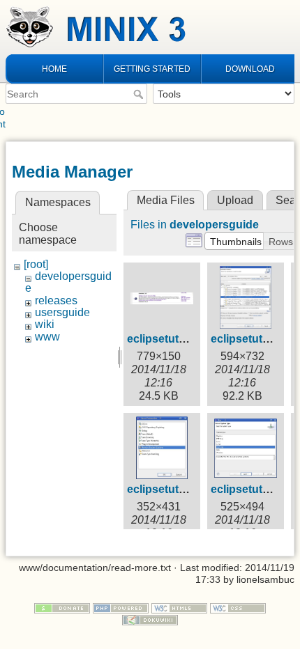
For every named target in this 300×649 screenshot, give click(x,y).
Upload (235, 200)
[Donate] (62, 607)
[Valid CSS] (238, 607)
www (47, 337)
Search (140, 94)
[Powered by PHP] (121, 607)
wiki (44, 324)
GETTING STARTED (152, 69)
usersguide (62, 312)
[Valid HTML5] (179, 607)
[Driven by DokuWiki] (150, 619)
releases (56, 300)
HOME (54, 69)
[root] (36, 264)
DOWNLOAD (250, 69)
